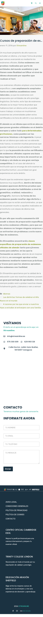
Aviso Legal (11, 502)
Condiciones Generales (17, 506)
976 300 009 (12, 341)
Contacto (10, 519)
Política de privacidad (16, 510)
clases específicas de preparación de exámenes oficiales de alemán (20, 244)
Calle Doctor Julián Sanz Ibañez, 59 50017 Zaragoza (23, 348)
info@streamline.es (16, 336)
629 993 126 (29, 341)
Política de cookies (15, 514)
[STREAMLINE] (2, 3)
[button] (36, 3)
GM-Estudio (25, 611)
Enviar (8, 469)
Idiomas (6, 294)
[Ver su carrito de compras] (32, 3)
